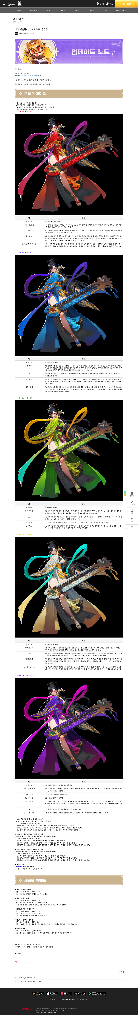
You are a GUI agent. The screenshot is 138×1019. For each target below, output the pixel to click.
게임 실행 (126, 3)
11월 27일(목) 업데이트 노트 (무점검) (29, 981)
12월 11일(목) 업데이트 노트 (27, 978)
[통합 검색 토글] (112, 4)
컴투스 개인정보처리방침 (68, 999)
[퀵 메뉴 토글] (125, 493)
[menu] (4, 4)
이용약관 (52, 999)
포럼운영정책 (84, 999)
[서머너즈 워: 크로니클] (15, 3)
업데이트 (18, 19)
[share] (122, 962)
